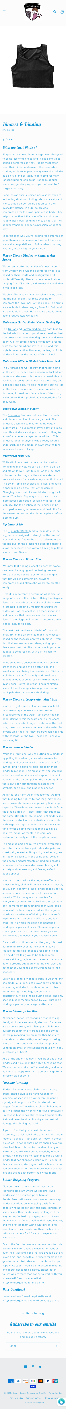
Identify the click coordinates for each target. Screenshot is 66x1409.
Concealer (14, 415)
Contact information (34, 1403)
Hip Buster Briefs (18, 531)
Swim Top (14, 483)
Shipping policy (52, 1398)
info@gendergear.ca (14, 1300)
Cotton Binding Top (34, 329)
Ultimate (13, 367)
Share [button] (9, 139)
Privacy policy (16, 1398)
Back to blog (35, 1313)
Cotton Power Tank (36, 367)
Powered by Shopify (36, 1393)
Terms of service (34, 1398)
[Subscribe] (56, 1346)
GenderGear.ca (19, 1393)
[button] (4, 11)
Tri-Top (12, 329)
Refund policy (55, 1393)
